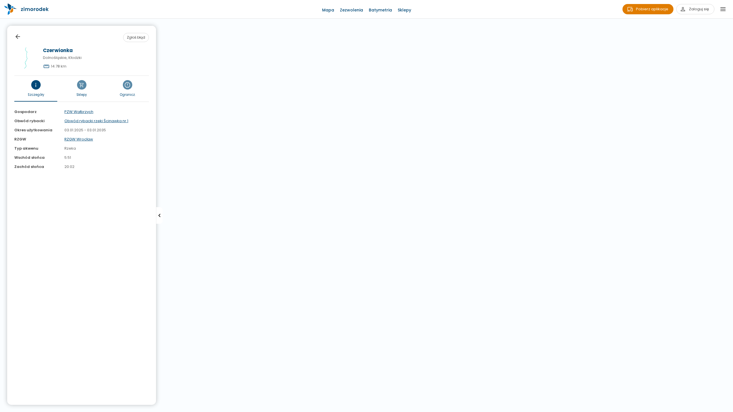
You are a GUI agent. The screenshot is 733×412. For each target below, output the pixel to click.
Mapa (328, 10)
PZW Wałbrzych (78, 111)
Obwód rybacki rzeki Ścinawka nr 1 (96, 121)
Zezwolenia (351, 10)
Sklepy (404, 10)
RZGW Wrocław (78, 139)
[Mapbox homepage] (3, 408)
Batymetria (380, 10)
